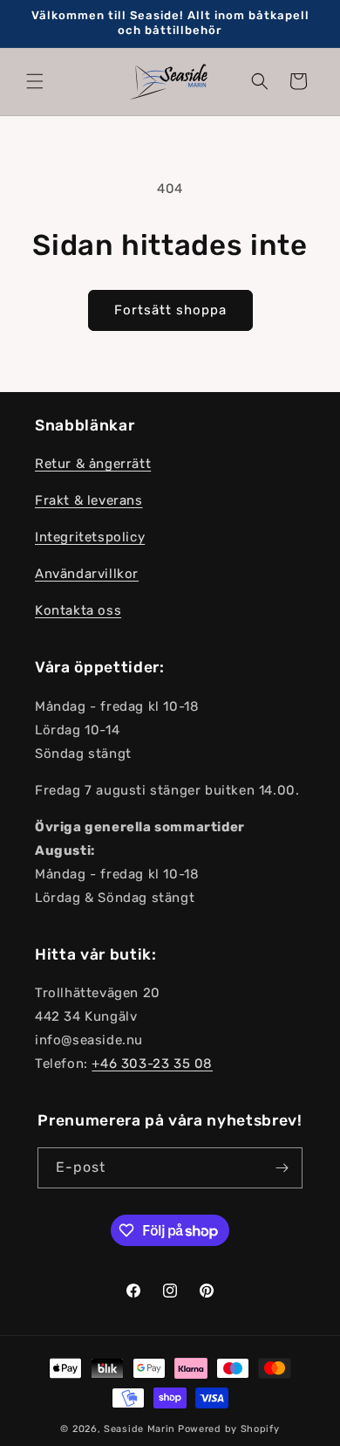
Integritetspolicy (90, 537)
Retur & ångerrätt (93, 464)
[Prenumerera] (282, 1167)
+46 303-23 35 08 (152, 1063)
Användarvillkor (87, 574)
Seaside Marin (139, 1429)
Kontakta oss (78, 610)
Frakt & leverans (89, 500)
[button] (35, 81)
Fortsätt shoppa (170, 310)
